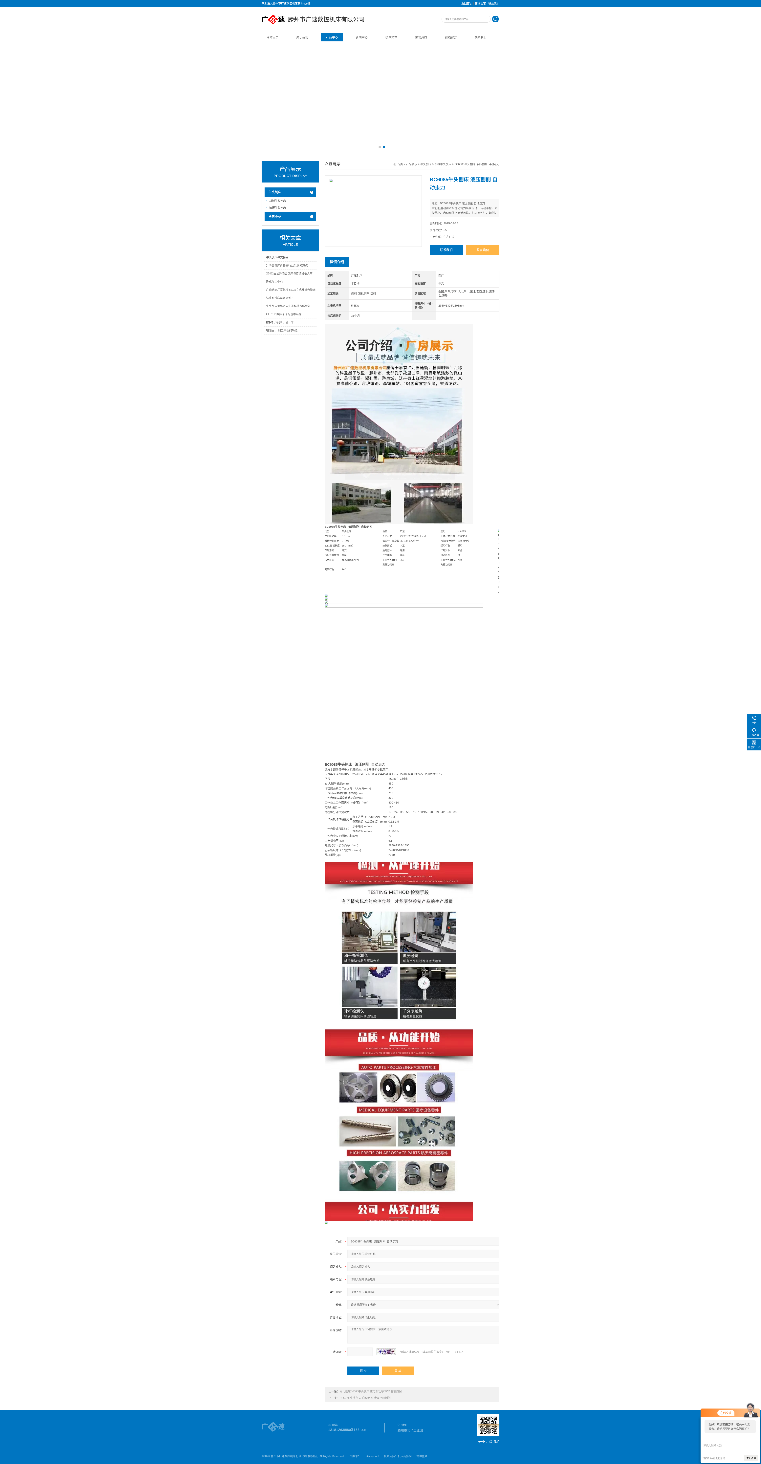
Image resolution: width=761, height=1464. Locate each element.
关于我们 (302, 37)
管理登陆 (421, 1456)
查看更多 (275, 216)
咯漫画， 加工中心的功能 (281, 330)
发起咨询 (751, 1458)
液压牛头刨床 (277, 207)
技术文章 (391, 37)
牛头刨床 (275, 192)
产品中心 (332, 37)
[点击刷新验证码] (386, 1351)
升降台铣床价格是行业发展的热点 (287, 265)
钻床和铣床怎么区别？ (280, 297)
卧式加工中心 (274, 281)
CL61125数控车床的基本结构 (283, 314)
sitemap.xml (372, 1456)
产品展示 (411, 164)
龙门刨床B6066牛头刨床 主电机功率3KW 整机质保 (371, 1391)
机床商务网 (405, 1456)
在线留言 (480, 3)
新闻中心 (362, 37)
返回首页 (466, 3)
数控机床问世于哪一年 (280, 322)
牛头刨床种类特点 (277, 257)
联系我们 (493, 3)
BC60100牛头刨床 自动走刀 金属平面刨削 (365, 1397)
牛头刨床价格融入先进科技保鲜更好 (288, 306)
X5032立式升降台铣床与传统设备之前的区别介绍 (291, 273)
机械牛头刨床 (277, 200)
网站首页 (272, 37)
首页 (400, 164)
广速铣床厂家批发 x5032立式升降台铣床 (290, 289)
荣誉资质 (421, 37)
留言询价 (482, 250)
